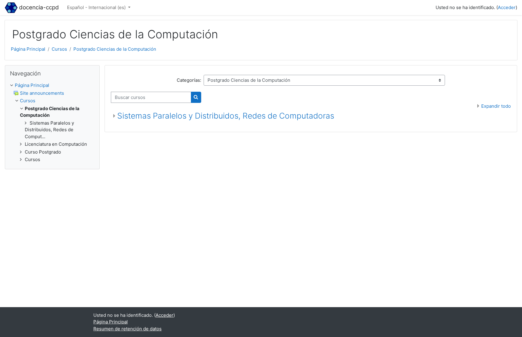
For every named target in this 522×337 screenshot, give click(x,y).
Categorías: (189, 80)
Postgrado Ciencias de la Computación (114, 49)
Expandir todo (496, 106)
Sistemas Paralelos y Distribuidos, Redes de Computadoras (225, 115)
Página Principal (28, 49)
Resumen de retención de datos (127, 329)
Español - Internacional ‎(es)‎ (97, 7)
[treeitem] (52, 85)
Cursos (59, 49)
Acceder (507, 7)
